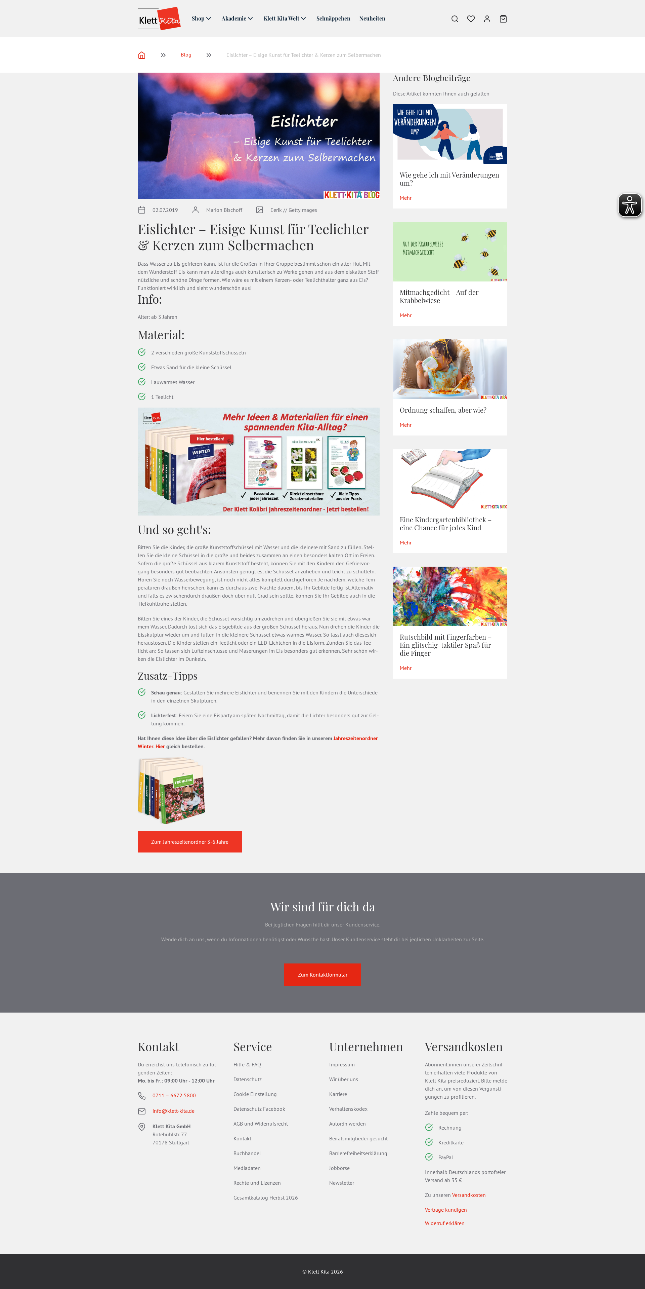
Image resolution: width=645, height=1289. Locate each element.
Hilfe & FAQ (247, 1064)
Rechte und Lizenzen (257, 1182)
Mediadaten (247, 1168)
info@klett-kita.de (174, 1110)
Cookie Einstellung (255, 1094)
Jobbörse (339, 1168)
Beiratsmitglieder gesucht (358, 1138)
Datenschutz (247, 1079)
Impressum (342, 1064)
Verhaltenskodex (348, 1108)
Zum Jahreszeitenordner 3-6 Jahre (189, 841)
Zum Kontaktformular (322, 974)
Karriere (338, 1094)
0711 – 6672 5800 (174, 1095)
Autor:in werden (347, 1123)
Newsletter (341, 1182)
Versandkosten (469, 1194)
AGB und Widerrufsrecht (260, 1123)
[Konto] (483, 18)
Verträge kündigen (446, 1209)
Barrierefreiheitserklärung (358, 1153)
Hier (160, 746)
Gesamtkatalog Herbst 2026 (265, 1197)
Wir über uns (343, 1079)
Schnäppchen (333, 18)
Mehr (406, 197)
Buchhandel (247, 1153)
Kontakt (242, 1138)
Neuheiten (372, 18)
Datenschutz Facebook (259, 1108)
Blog (186, 54)
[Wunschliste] (467, 18)
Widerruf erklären (445, 1223)
